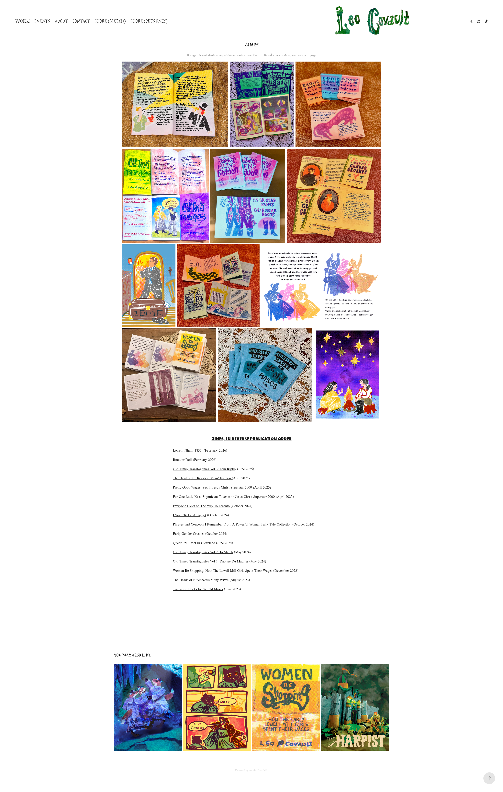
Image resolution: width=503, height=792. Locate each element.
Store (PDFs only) (149, 21)
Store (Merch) (110, 21)
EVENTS (42, 21)
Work (22, 21)
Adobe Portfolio (258, 770)
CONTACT (81, 21)
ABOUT (61, 21)
